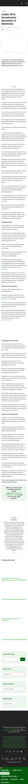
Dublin (11, 738)
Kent (23, 740)
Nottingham (21, 745)
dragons (9, 417)
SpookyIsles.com (7, 730)
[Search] (22, 659)
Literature (14, 779)
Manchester (6, 745)
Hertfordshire (12, 740)
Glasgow (5, 740)
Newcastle (5, 747)
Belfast (5, 736)
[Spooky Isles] (10, 3)
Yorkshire (23, 747)
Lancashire (16, 743)
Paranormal (5, 770)
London (22, 743)
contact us (19, 759)
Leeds (4, 743)
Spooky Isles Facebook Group (13, 494)
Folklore (4, 11)
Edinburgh (16, 738)
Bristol (17, 736)
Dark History (17, 770)
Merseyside (13, 745)
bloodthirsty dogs (6, 320)
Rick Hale (5, 27)
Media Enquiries (7, 759)
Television (4, 779)
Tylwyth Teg (7, 299)
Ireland (19, 740)
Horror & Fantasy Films (9, 776)
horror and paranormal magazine (13, 728)
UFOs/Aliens (5, 782)
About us (3, 759)
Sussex (11, 747)
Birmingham (11, 736)
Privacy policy (24, 759)
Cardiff (22, 736)
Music (22, 779)
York (19, 747)
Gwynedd (5, 29)
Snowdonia (4, 269)
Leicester (9, 743)
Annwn (17, 436)
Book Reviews (12, 759)
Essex (22, 738)
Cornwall (6, 738)
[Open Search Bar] (26, 3)
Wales (9, 29)
